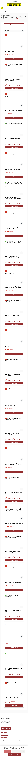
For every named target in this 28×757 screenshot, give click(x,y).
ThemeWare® (14, 744)
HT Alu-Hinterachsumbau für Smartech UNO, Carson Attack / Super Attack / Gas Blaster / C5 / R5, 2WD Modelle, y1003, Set (14, 198)
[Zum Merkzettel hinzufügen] (21, 46)
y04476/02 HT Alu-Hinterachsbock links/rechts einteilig (13, 404)
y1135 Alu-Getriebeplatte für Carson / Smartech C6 (14, 493)
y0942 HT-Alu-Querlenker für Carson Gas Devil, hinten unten (12, 434)
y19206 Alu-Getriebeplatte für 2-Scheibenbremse (13, 611)
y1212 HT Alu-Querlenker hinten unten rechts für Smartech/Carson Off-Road (13, 581)
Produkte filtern (14, 24)
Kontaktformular (11, 724)
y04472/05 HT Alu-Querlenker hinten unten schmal (12, 316)
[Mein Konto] (22, 11)
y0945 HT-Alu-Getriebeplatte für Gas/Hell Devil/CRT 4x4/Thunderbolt (14, 463)
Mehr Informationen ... (19, 748)
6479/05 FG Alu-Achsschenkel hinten (12, 139)
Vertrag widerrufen (6, 728)
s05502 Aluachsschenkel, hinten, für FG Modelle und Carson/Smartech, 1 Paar (13, 227)
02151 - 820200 (5, 718)
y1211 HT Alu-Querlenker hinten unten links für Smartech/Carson (13, 552)
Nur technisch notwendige (18, 751)
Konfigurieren (8, 751)
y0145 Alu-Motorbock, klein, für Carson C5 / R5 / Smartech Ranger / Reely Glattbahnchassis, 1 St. (14, 286)
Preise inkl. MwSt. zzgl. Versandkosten (12, 85)
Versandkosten (22, 740)
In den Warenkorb (14, 58)
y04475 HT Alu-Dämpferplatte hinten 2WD (12, 375)
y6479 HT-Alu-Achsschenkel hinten (13, 640)
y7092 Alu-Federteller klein (11, 697)
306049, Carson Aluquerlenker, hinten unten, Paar (12, 50)
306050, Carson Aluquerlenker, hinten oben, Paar (12, 80)
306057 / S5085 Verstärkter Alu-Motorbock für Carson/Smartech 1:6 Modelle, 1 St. (13, 109)
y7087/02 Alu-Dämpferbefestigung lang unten (13, 669)
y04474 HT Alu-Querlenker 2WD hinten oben (13, 345)
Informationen (4, 735)
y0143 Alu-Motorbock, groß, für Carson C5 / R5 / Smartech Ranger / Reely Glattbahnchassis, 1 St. (14, 257)
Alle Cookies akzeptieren (14, 754)
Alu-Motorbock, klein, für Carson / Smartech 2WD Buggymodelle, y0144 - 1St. (13, 168)
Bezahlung (4, 732)
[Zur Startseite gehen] (14, 4)
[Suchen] (16, 11)
